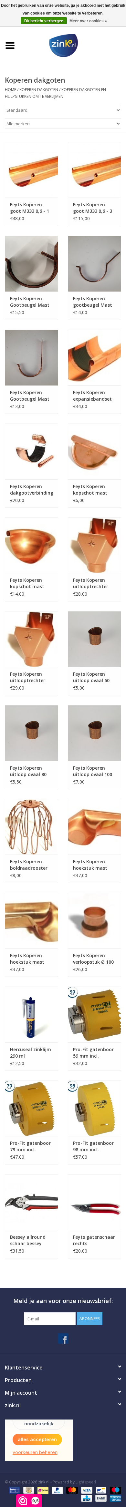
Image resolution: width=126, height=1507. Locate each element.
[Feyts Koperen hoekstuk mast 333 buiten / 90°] (94, 827)
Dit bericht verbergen (43, 21)
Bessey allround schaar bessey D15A (28, 1240)
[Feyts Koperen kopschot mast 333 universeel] (94, 451)
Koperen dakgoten (39, 89)
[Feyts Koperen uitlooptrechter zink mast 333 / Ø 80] (94, 545)
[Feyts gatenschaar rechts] (94, 1202)
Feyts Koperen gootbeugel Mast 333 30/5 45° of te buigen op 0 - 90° (93, 301)
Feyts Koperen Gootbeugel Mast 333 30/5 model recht (29, 395)
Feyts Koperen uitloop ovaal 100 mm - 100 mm (92, 771)
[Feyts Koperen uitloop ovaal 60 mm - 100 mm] (94, 639)
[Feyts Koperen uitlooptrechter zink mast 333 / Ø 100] (31, 639)
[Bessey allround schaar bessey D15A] (31, 1202)
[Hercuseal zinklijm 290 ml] (31, 1014)
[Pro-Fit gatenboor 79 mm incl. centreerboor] (31, 1108)
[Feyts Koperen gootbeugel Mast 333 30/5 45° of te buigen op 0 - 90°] (94, 264)
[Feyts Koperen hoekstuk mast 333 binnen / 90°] (31, 920)
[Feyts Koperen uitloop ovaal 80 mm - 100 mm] (31, 733)
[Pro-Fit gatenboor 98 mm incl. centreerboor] (94, 1108)
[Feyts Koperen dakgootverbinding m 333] (31, 451)
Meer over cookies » (88, 21)
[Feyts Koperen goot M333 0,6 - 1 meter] (31, 170)
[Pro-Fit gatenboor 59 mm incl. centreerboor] (94, 1014)
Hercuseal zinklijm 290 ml (30, 1052)
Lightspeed (86, 1482)
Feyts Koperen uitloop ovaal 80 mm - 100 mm (28, 771)
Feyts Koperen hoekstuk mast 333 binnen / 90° (28, 958)
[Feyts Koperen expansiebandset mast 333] (94, 357)
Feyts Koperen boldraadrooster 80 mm (28, 864)
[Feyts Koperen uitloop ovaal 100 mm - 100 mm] (94, 733)
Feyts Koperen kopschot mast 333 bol (27, 583)
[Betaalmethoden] (13, 1490)
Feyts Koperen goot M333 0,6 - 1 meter (29, 207)
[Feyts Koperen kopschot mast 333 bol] (31, 545)
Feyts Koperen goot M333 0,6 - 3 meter (92, 207)
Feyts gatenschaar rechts (94, 1240)
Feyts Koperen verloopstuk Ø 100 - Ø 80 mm (93, 958)
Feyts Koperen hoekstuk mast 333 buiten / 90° (91, 864)
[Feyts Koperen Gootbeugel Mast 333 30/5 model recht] (31, 357)
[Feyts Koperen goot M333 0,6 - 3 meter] (94, 170)
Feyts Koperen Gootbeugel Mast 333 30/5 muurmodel (29, 301)
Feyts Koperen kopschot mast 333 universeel (90, 489)
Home (10, 89)
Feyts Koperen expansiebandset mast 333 (92, 395)
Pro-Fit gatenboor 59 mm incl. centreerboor (93, 1052)
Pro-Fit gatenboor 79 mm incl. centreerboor (30, 1146)
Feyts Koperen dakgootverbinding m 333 (31, 489)
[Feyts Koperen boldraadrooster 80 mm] (31, 827)
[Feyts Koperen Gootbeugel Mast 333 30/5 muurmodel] (31, 264)
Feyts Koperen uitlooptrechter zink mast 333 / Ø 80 (92, 583)
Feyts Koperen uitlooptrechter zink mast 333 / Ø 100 (29, 677)
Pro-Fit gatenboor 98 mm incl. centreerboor (93, 1146)
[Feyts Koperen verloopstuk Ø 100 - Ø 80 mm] (94, 920)
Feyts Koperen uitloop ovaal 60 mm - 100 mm (91, 677)
